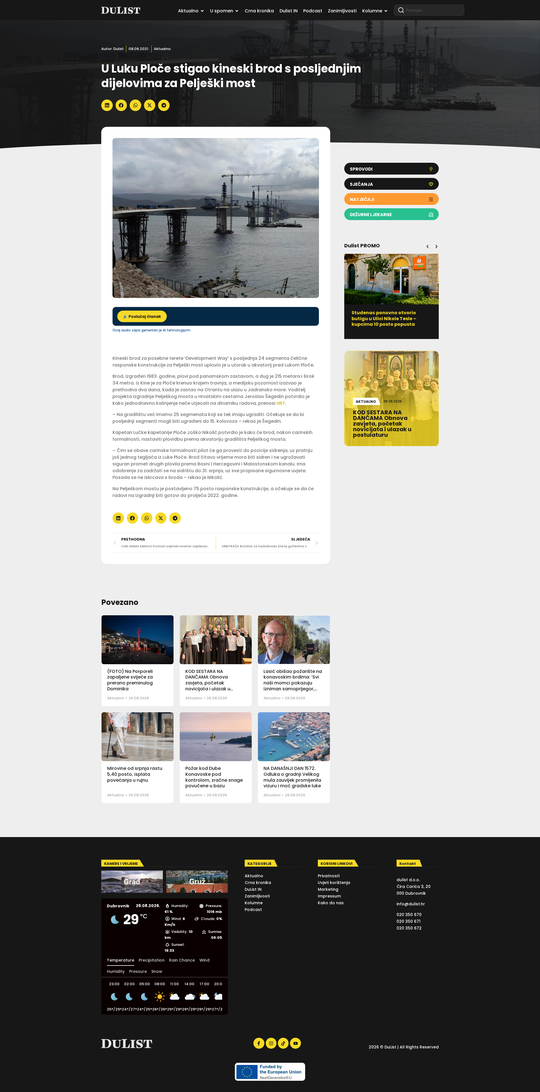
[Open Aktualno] (202, 11)
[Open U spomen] (237, 11)
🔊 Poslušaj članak (142, 316)
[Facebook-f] (258, 1043)
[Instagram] (271, 1043)
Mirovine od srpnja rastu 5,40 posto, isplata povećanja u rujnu (134, 774)
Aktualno (162, 48)
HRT (280, 403)
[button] (107, 105)
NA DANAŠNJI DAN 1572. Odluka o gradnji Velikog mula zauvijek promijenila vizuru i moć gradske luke (292, 777)
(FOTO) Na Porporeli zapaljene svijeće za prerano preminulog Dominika (130, 680)
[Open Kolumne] (386, 11)
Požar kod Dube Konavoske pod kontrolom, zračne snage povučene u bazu (214, 777)
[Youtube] (295, 1043)
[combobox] (429, 10)
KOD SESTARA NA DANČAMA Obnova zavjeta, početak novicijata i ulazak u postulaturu (207, 683)
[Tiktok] (283, 1043)
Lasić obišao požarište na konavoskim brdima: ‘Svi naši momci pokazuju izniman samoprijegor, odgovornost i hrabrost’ (293, 683)
